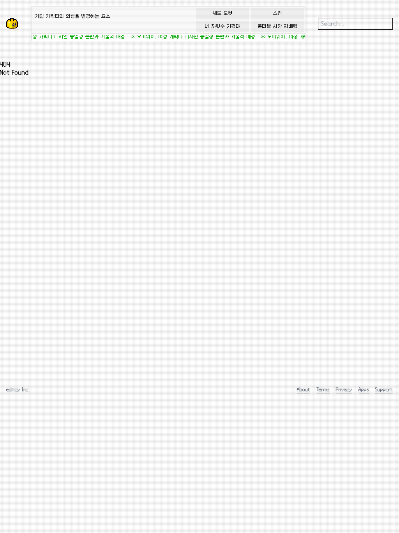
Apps (363, 389)
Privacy (344, 389)
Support (384, 389)
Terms (323, 389)
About (303, 389)
